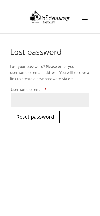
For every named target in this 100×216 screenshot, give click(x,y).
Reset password (35, 116)
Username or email (36, 89)
